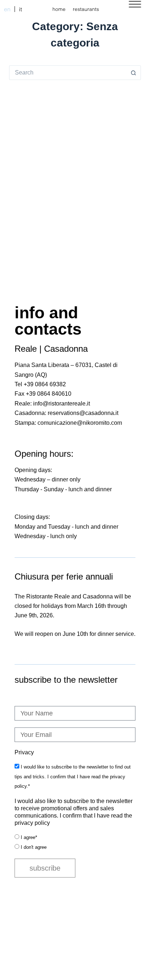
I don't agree (34, 847)
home (59, 9)
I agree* (29, 837)
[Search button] (133, 72)
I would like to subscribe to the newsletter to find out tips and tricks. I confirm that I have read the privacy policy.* (73, 776)
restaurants (86, 9)
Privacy (24, 752)
